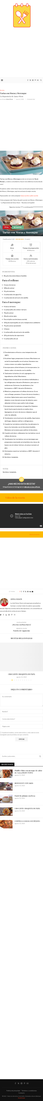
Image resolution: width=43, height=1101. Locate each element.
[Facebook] (27, 80)
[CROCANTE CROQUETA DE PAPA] (21, 657)
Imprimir (19, 227)
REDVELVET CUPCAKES (24, 783)
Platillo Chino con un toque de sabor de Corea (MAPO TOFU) (28, 772)
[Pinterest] (35, 80)
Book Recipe (21, 1098)
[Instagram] (33, 80)
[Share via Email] (32, 591)
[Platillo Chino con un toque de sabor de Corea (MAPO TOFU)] (6, 774)
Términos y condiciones (29, 1091)
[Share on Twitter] (25, 591)
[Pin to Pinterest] (27, 591)
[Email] (38, 80)
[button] (2, 661)
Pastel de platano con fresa (25, 796)
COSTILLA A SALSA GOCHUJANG (27, 821)
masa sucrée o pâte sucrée (29, 196)
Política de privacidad (13, 1091)
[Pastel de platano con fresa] (6, 799)
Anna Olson (9, 99)
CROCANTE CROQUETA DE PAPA (21, 674)
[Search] (41, 80)
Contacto (21, 1093)
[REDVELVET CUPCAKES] (6, 786)
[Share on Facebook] (23, 591)
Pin (7, 227)
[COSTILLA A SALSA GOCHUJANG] (6, 824)
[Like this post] (21, 591)
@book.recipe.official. (32, 487)
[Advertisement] (21, 52)
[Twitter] (30, 80)
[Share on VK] (30, 591)
